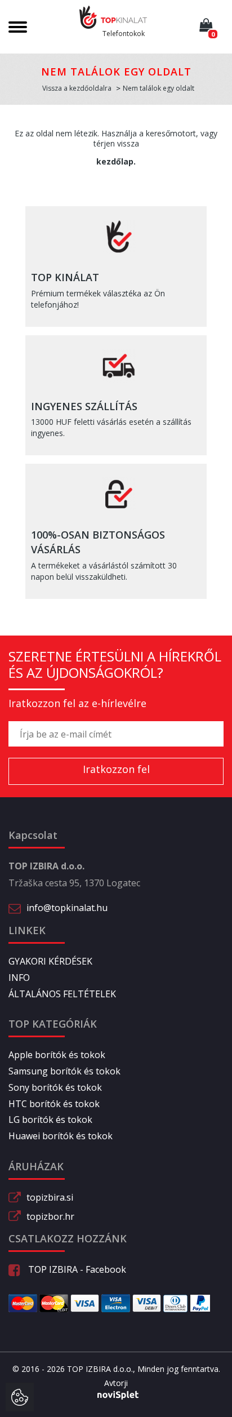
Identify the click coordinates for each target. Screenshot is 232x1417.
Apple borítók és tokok (56, 1055)
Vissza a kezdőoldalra (76, 88)
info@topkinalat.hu (67, 907)
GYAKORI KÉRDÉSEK (50, 961)
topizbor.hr (50, 1216)
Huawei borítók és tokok (60, 1136)
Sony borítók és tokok (55, 1087)
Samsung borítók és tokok (64, 1071)
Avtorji (116, 1383)
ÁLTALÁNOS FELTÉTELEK (62, 994)
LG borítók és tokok (50, 1119)
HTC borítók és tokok (54, 1104)
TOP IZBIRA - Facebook (76, 1269)
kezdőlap (114, 161)
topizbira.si (49, 1197)
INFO (19, 977)
